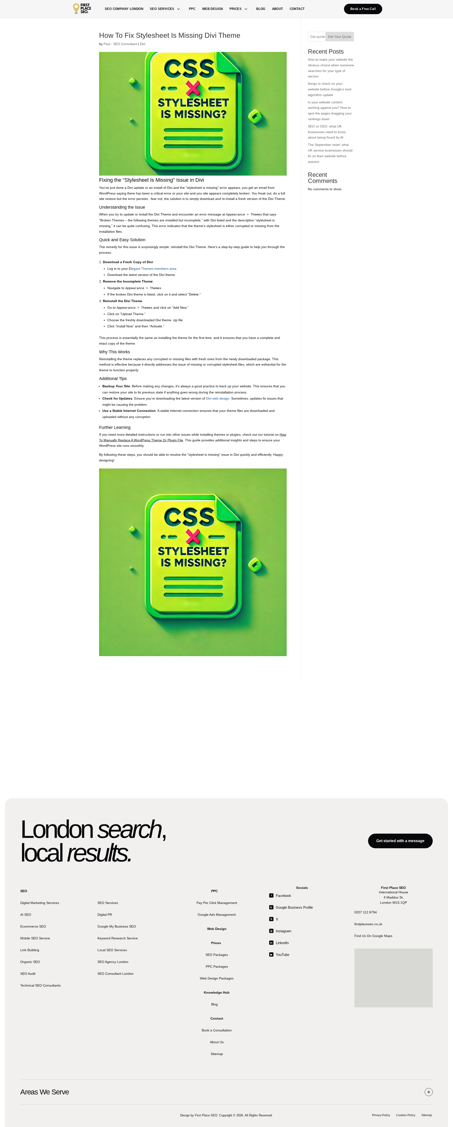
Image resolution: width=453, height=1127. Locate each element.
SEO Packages (217, 954)
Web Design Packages (217, 978)
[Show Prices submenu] (246, 9)
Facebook (281, 896)
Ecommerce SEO (33, 926)
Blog (260, 9)
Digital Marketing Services (39, 902)
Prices (236, 9)
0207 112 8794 (365, 912)
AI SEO (25, 914)
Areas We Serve (44, 1092)
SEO (23, 891)
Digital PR (104, 914)
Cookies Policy (405, 1115)
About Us (217, 1042)
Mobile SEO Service (35, 938)
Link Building (29, 950)
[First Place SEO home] (82, 9)
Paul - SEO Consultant (120, 44)
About (277, 9)
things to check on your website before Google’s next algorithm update (329, 89)
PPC (192, 9)
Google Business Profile (291, 907)
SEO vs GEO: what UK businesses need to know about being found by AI (327, 131)
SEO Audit (27, 973)
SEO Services (162, 9)
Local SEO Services (112, 950)
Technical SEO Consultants (40, 985)
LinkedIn (279, 943)
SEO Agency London (112, 961)
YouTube (279, 955)
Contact (297, 9)
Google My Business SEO (116, 926)
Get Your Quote (339, 36)
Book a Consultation (217, 1030)
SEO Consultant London (115, 973)
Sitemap (217, 1053)
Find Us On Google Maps (373, 935)
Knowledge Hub (217, 992)
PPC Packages (217, 966)
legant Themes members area (153, 268)
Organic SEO (30, 961)
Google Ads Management (217, 914)
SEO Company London (124, 9)
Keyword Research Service (117, 938)
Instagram (280, 931)
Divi (142, 44)
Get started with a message (400, 841)
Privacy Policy (381, 1115)
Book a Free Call (363, 9)
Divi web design (217, 398)
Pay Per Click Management (217, 902)
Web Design (212, 9)
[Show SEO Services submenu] (178, 9)
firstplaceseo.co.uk (368, 924)
